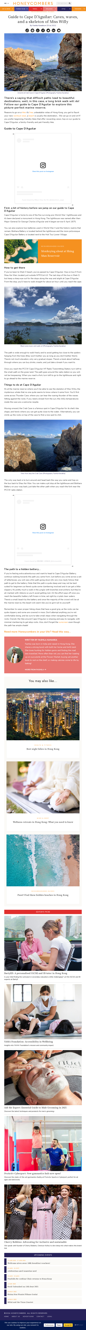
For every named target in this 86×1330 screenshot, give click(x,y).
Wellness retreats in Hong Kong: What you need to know (43, 822)
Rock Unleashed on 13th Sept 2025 (23, 1286)
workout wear (19, 115)
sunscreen (63, 622)
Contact (40, 1317)
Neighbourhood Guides (43, 12)
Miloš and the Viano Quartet (20, 1302)
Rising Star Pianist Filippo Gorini (23, 1294)
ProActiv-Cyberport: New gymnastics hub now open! (32, 1173)
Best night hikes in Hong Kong (43, 749)
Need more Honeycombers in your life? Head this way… (37, 631)
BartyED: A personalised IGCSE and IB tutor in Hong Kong (35, 973)
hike (24, 112)
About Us (16, 1317)
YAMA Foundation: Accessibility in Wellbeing (28, 1041)
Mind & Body (43, 818)
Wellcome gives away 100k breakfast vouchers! (29, 1263)
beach (31, 115)
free (31, 112)
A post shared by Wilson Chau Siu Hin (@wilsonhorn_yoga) (43, 200)
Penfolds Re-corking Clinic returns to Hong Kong (30, 1279)
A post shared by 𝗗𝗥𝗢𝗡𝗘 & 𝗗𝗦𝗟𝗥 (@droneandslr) (43, 561)
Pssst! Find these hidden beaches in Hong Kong (43, 895)
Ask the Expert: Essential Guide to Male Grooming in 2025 (35, 1107)
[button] (13, 9)
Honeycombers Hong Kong (33, 3)
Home (6, 1317)
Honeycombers (18, 1313)
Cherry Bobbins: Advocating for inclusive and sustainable (35, 1242)
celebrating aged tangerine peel (22, 1271)
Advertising (28, 1317)
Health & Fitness (43, 745)
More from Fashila (34, 669)
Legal (49, 1317)
